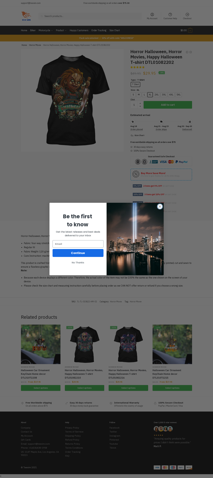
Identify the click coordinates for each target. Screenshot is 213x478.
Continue (78, 253)
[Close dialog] (159, 206)
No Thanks (78, 262)
